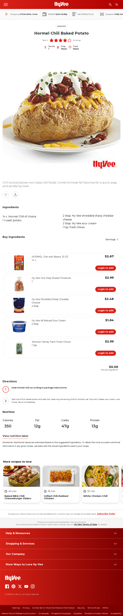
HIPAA (105, 608)
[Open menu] (6, 4)
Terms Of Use (93, 608)
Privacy (26, 608)
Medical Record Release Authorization (18, 613)
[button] (51, 40)
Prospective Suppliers (61, 613)
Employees (44, 613)
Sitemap (16, 608)
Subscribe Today (106, 514)
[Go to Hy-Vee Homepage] (62, 4)
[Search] (110, 4)
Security (81, 608)
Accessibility (116, 613)
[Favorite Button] (5, 194)
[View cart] (116, 4)
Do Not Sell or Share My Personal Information (53, 608)
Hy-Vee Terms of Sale (85, 524)
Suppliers (78, 613)
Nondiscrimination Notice (96, 613)
